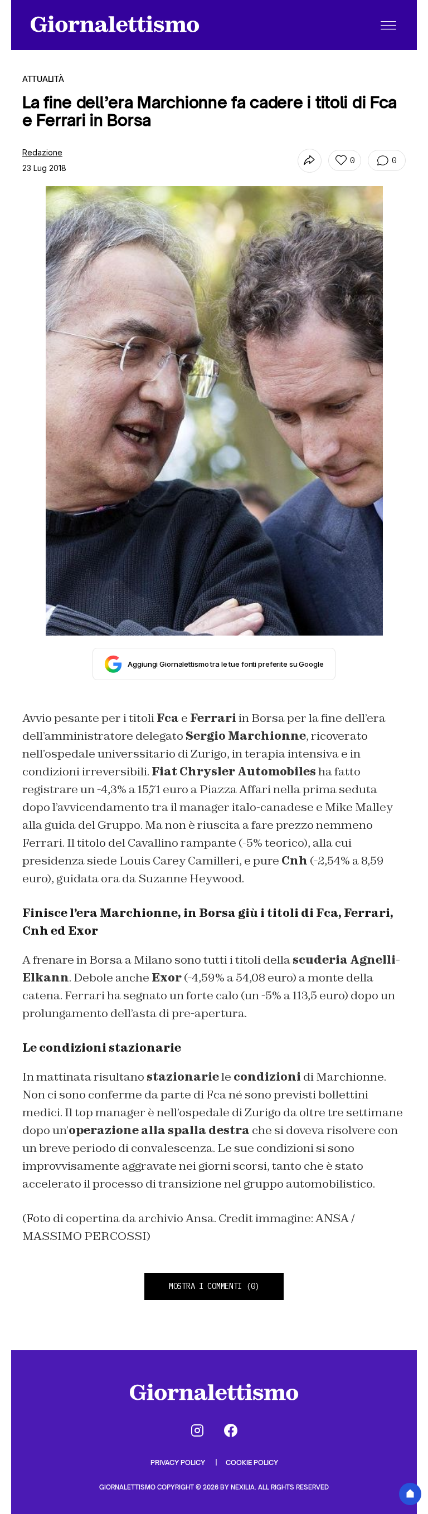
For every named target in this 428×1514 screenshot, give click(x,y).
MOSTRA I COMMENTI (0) (214, 1286)
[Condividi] (310, 161)
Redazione (42, 152)
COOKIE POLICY (252, 1462)
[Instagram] (197, 1430)
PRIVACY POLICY (178, 1462)
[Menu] (388, 25)
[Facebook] (231, 1430)
